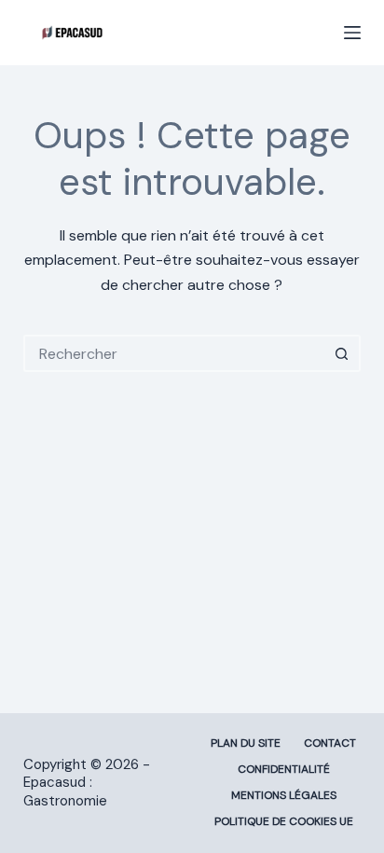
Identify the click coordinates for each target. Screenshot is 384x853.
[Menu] (352, 32)
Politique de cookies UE (283, 822)
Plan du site (246, 743)
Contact (330, 743)
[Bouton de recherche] (342, 353)
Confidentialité (284, 770)
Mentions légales (283, 796)
